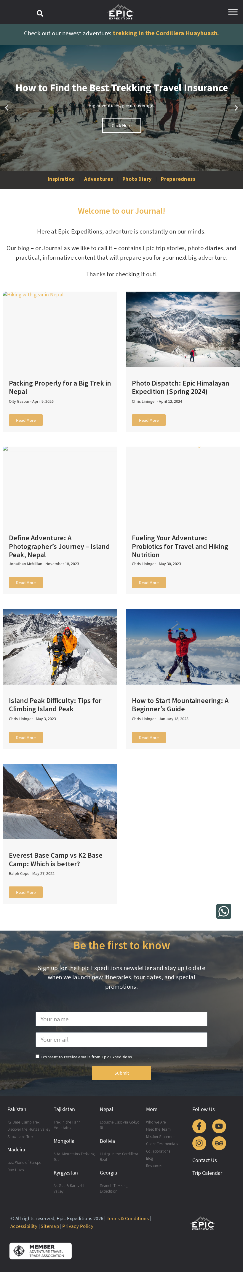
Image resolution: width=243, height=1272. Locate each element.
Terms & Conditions (128, 1218)
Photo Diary (136, 178)
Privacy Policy (77, 1226)
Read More (26, 420)
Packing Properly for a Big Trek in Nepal (60, 387)
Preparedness (178, 178)
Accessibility (23, 1226)
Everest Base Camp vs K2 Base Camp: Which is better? (56, 859)
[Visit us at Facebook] (199, 1126)
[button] (40, 13)
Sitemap (50, 1226)
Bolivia (107, 1140)
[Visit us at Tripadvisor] (219, 1143)
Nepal (106, 1109)
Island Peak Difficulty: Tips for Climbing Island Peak (55, 705)
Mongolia (64, 1140)
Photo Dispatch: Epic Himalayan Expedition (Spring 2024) (180, 387)
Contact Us (204, 1160)
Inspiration (61, 178)
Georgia (108, 1172)
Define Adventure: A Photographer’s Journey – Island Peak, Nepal (59, 546)
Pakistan (16, 1109)
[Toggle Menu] (233, 12)
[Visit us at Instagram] (199, 1143)
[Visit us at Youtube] (219, 1126)
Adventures (98, 178)
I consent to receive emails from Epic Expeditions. (87, 1057)
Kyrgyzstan (66, 1172)
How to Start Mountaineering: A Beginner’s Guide (180, 705)
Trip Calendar (207, 1172)
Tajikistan (64, 1109)
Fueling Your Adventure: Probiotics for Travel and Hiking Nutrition (180, 546)
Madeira (16, 1149)
